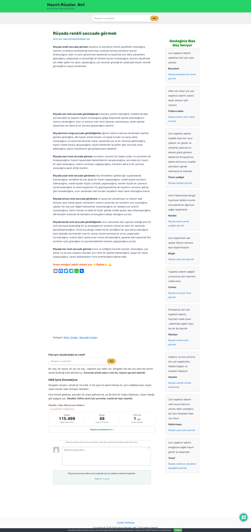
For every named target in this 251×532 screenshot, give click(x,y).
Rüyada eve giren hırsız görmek (179, 295)
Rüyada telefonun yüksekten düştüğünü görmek (182, 466)
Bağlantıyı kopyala (102, 479)
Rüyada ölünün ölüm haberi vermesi (181, 119)
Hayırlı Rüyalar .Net (66, 4)
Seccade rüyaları (88, 337)
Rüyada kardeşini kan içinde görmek (182, 76)
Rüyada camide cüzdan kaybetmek (179, 385)
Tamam (178, 530)
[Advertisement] (102, 90)
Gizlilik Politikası (125, 522)
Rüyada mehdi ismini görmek (178, 342)
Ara (154, 18)
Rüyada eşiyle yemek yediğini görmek (178, 223)
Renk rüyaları (71, 337)
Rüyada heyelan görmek (180, 183)
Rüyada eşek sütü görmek (181, 259)
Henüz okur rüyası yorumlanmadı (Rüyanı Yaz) (71, 39)
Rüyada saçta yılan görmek (181, 430)
